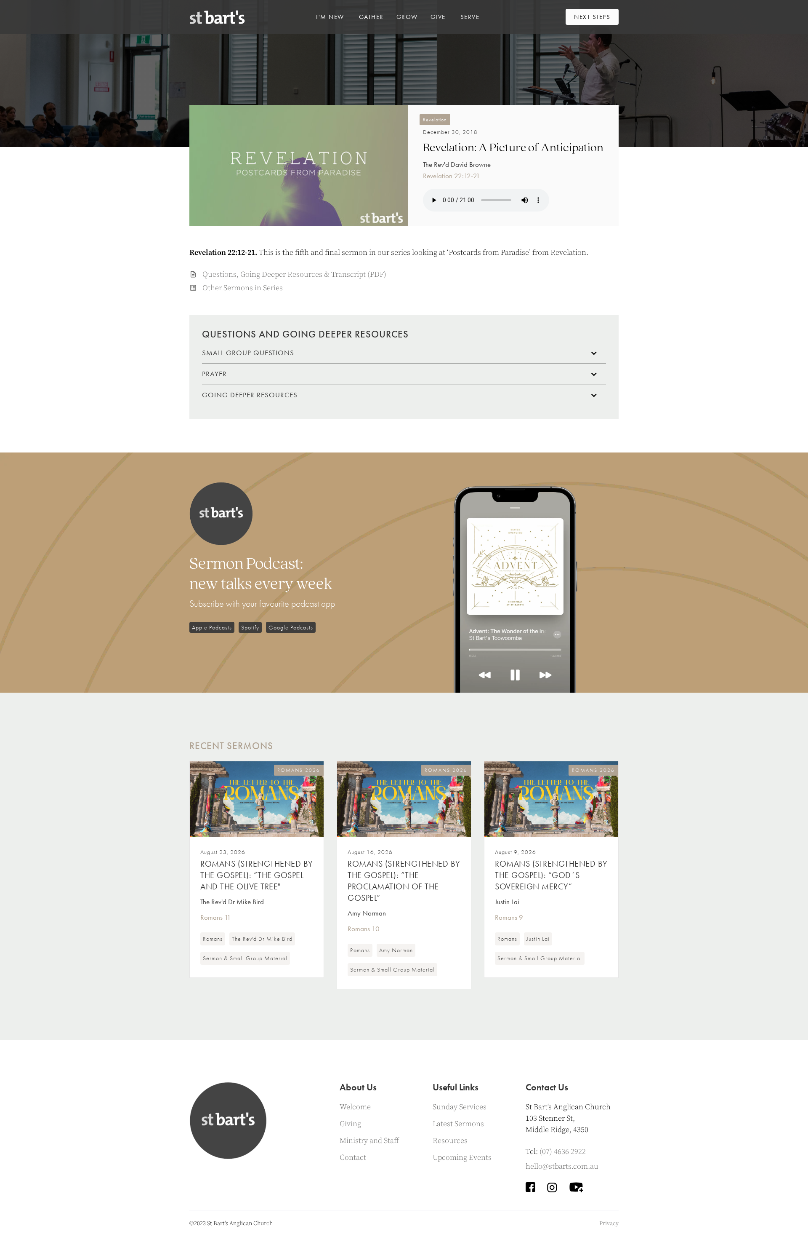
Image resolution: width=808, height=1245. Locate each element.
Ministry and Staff (369, 1141)
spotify (250, 627)
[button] (330, 17)
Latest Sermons (458, 1124)
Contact (353, 1157)
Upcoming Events (462, 1157)
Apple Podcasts (212, 627)
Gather (371, 17)
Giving (350, 1124)
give (438, 17)
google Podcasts (290, 627)
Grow (407, 17)
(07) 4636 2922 (563, 1152)
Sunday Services (459, 1107)
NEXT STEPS (592, 17)
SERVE (470, 17)
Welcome (355, 1107)
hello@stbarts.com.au (562, 1166)
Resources (450, 1141)
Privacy (609, 1223)
